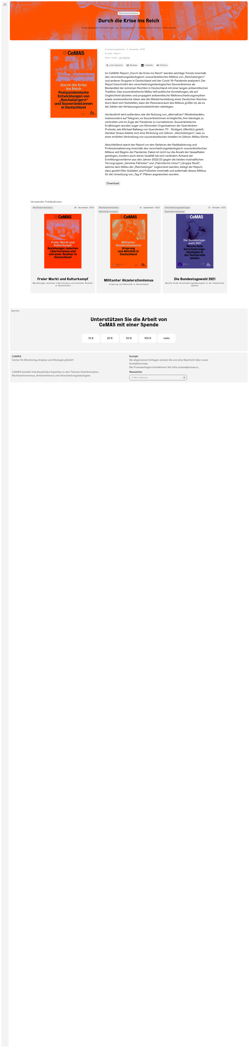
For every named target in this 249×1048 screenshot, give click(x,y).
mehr (166, 338)
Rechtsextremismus (128, 13)
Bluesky (133, 65)
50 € (129, 338)
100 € (147, 338)
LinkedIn (149, 65)
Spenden (15, 311)
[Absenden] (184, 377)
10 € (91, 338)
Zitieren (164, 65)
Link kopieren (116, 65)
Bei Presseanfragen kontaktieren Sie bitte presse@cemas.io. (164, 367)
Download (112, 183)
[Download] (74, 83)
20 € (110, 338)
